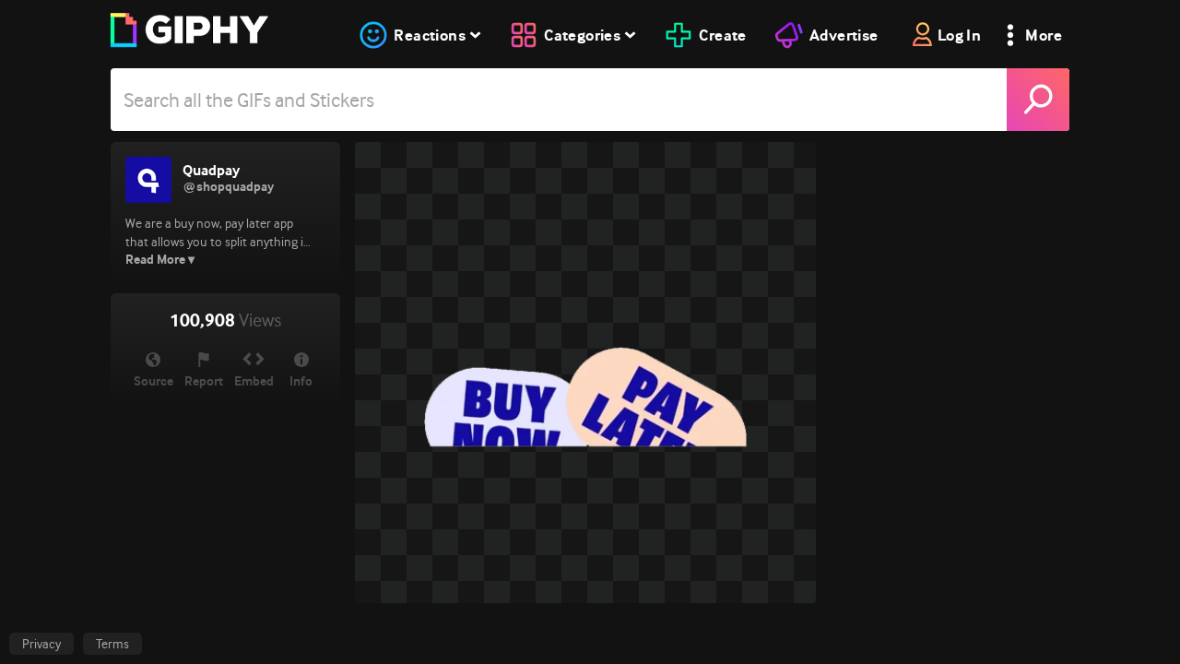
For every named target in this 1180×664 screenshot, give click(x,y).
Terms (112, 643)
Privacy (41, 643)
